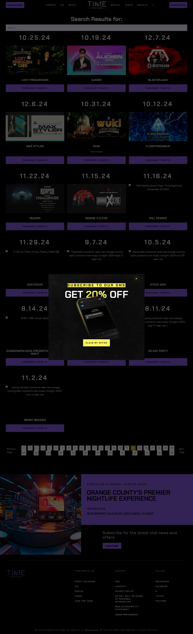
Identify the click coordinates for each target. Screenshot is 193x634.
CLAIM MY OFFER (96, 343)
